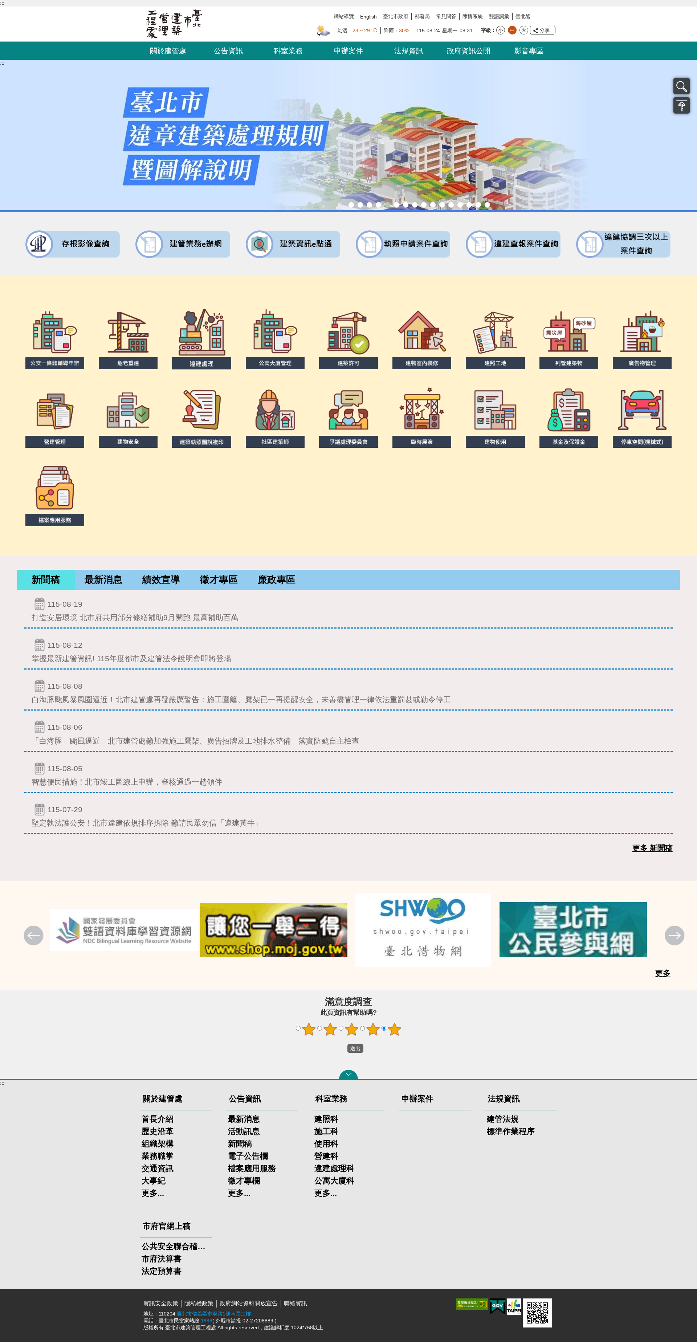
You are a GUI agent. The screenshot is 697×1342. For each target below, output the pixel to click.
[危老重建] (128, 337)
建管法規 (503, 1119)
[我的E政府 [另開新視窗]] (497, 1306)
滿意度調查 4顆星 (373, 1029)
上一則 (34, 936)
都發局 (422, 16)
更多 (662, 973)
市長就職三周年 (360, 205)
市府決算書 (162, 1258)
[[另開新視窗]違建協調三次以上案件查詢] (624, 244)
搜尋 (681, 86)
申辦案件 (348, 51)
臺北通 (523, 16)
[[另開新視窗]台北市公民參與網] (573, 930)
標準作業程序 (511, 1131)
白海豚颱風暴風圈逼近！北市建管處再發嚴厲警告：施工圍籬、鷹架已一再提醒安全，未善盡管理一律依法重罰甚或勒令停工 (241, 693)
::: (2, 3)
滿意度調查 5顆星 (395, 1029)
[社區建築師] (275, 416)
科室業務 (288, 51)
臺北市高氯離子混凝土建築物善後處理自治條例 (469, 205)
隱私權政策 (198, 1303)
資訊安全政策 (160, 1303)
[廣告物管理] (642, 337)
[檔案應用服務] (54, 494)
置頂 (681, 105)
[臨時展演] (421, 416)
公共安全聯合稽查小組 (176, 1246)
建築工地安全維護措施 (478, 205)
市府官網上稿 (167, 1226)
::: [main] (2, 63)
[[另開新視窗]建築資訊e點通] (293, 244)
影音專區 (528, 51)
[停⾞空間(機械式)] (642, 416)
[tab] (46, 580)
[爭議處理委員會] (348, 416)
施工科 (326, 1131)
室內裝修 (414, 205)
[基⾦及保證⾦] (568, 416)
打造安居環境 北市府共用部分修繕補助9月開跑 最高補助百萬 (135, 611)
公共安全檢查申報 (442, 205)
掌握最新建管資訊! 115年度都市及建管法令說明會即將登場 (131, 652)
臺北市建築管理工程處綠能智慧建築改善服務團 (378, 205)
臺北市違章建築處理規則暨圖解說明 (387, 205)
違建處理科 (334, 1168)
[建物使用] (495, 416)
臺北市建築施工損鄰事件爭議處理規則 (487, 205)
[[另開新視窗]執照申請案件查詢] (403, 244)
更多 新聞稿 (652, 848)
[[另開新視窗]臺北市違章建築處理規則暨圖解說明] (348, 136)
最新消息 (103, 579)
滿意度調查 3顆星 (352, 1029)
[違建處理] (201, 337)
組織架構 (158, 1143)
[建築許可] (348, 337)
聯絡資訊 (295, 1303)
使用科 (326, 1143)
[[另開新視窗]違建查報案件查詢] (513, 244)
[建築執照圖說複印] (201, 416)
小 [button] (500, 30)
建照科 (326, 1119)
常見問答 (446, 16)
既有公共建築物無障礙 (396, 205)
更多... (153, 1193)
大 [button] (523, 30)
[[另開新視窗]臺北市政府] (514, 1306)
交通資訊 (158, 1168)
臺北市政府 (395, 16)
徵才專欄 (244, 1180)
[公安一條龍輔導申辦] (54, 337)
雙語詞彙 (499, 16)
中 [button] (512, 30)
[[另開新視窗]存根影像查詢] (73, 244)
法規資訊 (408, 51)
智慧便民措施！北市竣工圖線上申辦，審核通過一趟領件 (127, 775)
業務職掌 (158, 1156)
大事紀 (154, 1180)
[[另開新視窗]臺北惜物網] (423, 930)
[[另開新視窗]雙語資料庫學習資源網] (124, 930)
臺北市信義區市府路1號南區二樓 (214, 1314)
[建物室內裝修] (421, 337)
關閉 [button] (348, 1074)
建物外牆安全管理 (405, 205)
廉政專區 (276, 579)
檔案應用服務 (252, 1168)
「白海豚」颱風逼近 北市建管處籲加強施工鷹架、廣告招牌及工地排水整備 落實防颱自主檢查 (195, 734)
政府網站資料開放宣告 (249, 1303)
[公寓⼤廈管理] (275, 337)
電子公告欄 (248, 1156)
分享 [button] (544, 30)
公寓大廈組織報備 (433, 205)
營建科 (326, 1156)
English (368, 17)
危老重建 (424, 205)
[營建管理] (54, 416)
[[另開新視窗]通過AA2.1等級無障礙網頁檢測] (472, 1304)
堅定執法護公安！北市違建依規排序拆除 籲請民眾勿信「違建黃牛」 (147, 816)
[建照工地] (495, 337)
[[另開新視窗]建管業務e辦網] (183, 244)
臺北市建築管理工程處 (174, 23)
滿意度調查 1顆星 (309, 1029)
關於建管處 (168, 51)
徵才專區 (219, 579)
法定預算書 (162, 1271)
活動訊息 (244, 1131)
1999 (206, 1320)
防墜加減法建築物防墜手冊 (451, 205)
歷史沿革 (158, 1131)
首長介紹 (158, 1119)
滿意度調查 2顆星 (330, 1029)
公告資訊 (228, 51)
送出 (340, 1048)
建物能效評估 (460, 205)
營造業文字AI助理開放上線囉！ (351, 205)
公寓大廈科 (334, 1180)
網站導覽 (344, 16)
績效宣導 (161, 579)
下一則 (675, 936)
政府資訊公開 (468, 51)
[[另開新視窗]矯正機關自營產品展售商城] (274, 930)
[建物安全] (128, 416)
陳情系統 (472, 16)
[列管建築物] (568, 337)
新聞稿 (46, 579)
